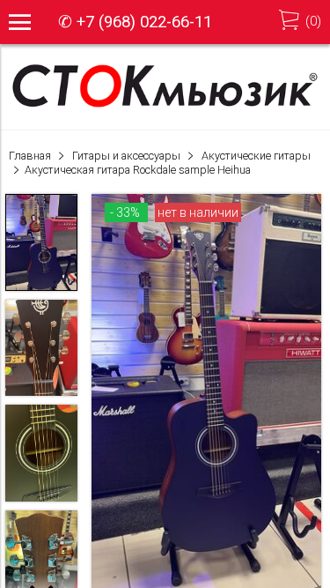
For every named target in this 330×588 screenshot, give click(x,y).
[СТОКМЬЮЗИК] (165, 106)
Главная (30, 155)
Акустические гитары (256, 155)
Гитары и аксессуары (126, 155)
